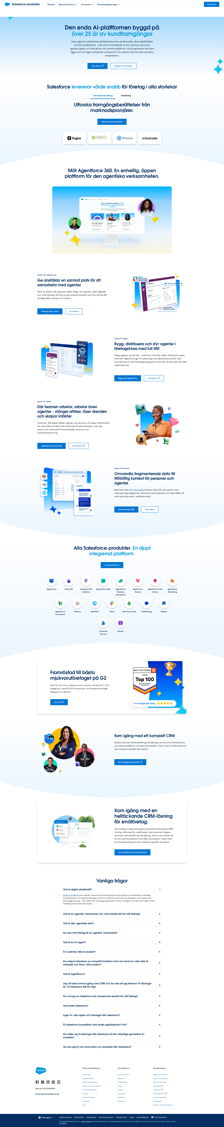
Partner (164, 611)
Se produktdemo (112, 565)
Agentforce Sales (103, 589)
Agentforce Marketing (172, 590)
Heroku (120, 631)
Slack (112, 611)
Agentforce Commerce (60, 613)
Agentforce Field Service (155, 590)
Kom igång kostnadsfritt (129, 762)
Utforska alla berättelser (112, 121)
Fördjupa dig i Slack (50, 311)
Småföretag (146, 611)
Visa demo (96, 66)
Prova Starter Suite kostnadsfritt (132, 852)
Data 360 (69, 589)
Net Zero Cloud (129, 611)
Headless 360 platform (86, 590)
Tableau (77, 611)
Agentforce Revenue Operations (121, 592)
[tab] (103, 95)
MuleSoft (95, 611)
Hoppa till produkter (123, 66)
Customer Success (103, 632)
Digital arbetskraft (71, 895)
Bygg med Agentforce (127, 378)
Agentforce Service (138, 590)
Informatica (139, 489)
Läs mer (57, 702)
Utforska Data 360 (126, 509)
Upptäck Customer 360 (51, 446)
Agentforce (51, 589)
